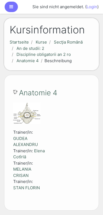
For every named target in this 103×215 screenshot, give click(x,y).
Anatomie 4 (27, 60)
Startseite (19, 42)
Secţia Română (68, 42)
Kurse (41, 42)
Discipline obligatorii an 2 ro (43, 54)
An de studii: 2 (30, 48)
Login (92, 6)
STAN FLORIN (26, 187)
